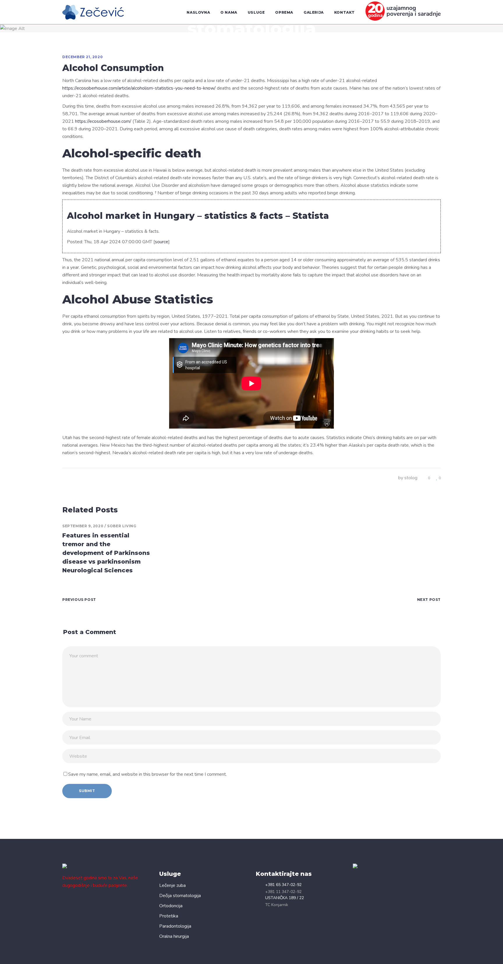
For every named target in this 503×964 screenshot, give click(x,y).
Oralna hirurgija (174, 936)
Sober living (121, 526)
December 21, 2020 (82, 57)
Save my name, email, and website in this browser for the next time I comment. (147, 774)
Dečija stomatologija (180, 896)
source (161, 242)
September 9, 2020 (82, 526)
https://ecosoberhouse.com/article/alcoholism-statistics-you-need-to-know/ (139, 88)
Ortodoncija (171, 906)
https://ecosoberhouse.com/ (103, 121)
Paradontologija (175, 926)
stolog (410, 478)
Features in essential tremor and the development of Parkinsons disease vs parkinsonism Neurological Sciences (106, 553)
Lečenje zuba (172, 885)
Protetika (168, 916)
